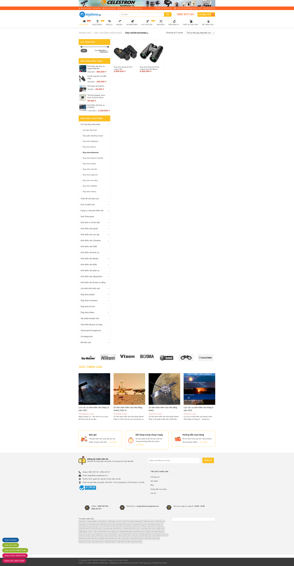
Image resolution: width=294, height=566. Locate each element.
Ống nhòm (83, 25)
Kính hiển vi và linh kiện (90, 222)
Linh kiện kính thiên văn (90, 288)
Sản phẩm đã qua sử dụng (91, 325)
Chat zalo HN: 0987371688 (15, 550)
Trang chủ (85, 33)
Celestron (97, 25)
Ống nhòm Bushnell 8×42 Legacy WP (123, 68)
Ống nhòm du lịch (88, 306)
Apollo (109, 25)
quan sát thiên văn (124, 535)
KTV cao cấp (146, 25)
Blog (152, 485)
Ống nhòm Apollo (88, 295)
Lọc (83, 50)
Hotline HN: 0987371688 (14, 561)
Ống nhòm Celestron (89, 300)
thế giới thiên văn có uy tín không (150, 535)
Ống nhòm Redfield (90, 186)
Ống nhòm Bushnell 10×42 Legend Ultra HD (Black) (149, 68)
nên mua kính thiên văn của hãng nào (106, 531)
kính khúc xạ (160, 521)
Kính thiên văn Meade (89, 259)
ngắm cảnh (160, 528)
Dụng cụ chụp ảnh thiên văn (92, 211)
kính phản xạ (83, 525)
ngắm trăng (82, 531)
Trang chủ (154, 477)
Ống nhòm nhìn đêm (90, 180)
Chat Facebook (10, 540)
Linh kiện (160, 25)
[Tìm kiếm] (167, 14)
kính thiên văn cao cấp (107, 525)
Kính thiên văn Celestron (91, 241)
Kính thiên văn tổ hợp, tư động (93, 282)
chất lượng (111, 521)
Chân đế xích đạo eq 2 (90, 199)
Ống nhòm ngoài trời (90, 175)
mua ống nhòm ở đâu (148, 528)
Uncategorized (87, 336)
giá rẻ (125, 521)
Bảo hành (98, 8)
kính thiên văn (94, 525)
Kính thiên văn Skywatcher (91, 276)
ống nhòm (126, 538)
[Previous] (82, 393)
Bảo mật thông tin (110, 8)
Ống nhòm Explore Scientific (93, 158)
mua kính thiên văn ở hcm (131, 528)
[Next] (211, 393)
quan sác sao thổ (84, 535)
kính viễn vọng (96, 528)
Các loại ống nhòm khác (108, 33)
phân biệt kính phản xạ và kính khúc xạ (132, 531)
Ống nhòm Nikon (87, 312)
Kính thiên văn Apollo (89, 229)
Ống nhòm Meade (89, 164)
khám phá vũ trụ (149, 521)
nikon (90, 531)
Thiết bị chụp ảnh (190, 25)
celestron (82, 521)
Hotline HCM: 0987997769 (14, 556)
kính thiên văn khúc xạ (155, 525)
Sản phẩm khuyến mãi (90, 318)
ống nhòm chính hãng (152, 538)
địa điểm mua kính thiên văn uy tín (109, 538)
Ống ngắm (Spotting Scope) (93, 136)
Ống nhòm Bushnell (90, 152)
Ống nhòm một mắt (90, 169)
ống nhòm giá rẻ (111, 541)
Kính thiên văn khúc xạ (90, 252)
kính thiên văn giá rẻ (140, 525)
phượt (148, 531)
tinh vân (165, 535)
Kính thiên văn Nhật (89, 265)
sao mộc (135, 535)
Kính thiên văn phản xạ (90, 271)
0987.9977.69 (185, 14)
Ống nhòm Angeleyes (90, 141)
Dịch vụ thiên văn (88, 205)
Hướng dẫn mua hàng (127, 8)
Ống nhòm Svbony (89, 191)
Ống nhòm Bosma (89, 147)
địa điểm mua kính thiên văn (88, 538)
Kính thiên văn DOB (89, 246)
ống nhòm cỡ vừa (84, 541)
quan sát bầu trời (97, 535)
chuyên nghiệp (92, 521)
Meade (119, 25)
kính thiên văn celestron (124, 525)
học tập (131, 521)
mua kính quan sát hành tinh (112, 528)
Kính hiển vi (173, 25)
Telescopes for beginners (91, 330)
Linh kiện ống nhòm (90, 130)
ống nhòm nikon (136, 541)
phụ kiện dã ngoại (158, 531)
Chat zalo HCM (10, 545)
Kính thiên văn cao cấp (90, 235)
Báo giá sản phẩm (86, 8)
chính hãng (102, 521)
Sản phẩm (154, 481)
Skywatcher (131, 25)
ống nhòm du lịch (98, 541)
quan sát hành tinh (111, 535)
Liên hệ (139, 8)
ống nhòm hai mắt (123, 541)
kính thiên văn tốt (84, 528)
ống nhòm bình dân (137, 538)
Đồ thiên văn (207, 25)
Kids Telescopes (87, 217)
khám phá (139, 521)
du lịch (119, 521)
